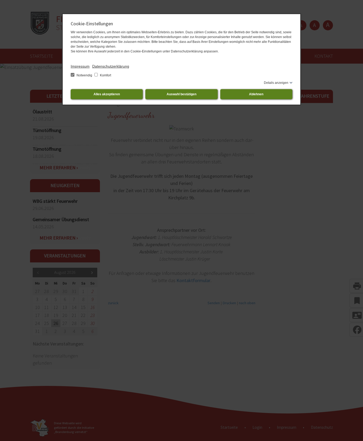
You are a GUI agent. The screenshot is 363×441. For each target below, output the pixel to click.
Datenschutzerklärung (110, 66)
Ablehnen (256, 94)
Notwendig (84, 75)
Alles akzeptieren (107, 94)
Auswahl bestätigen (181, 94)
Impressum (80, 66)
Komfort (105, 75)
